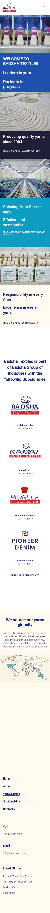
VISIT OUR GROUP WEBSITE (25, 575)
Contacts (9, 809)
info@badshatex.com (14, 853)
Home (6, 778)
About (7, 786)
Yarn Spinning (11, 794)
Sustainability (11, 801)
